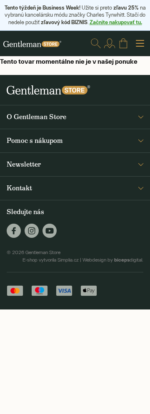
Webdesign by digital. (112, 260)
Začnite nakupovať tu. (116, 22)
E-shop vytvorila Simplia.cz (50, 260)
